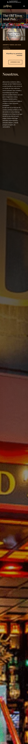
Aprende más (15, 62)
